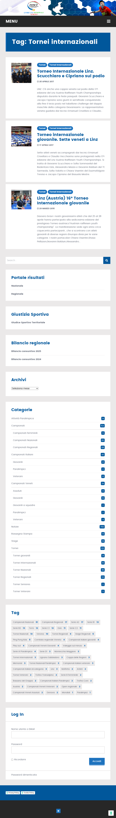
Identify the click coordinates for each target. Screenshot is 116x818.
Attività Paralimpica (22, 418)
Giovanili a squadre (24, 505)
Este (61, 628)
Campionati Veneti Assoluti (28, 693)
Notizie (15, 527)
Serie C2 (75, 628)
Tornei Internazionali (60, 65)
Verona (42, 634)
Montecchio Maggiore (66, 652)
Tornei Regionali (22, 577)
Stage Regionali (84, 634)
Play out (18, 646)
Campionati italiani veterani (78, 663)
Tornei (42, 65)
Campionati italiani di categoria (30, 669)
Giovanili (18, 462)
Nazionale (17, 286)
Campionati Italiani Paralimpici (56, 681)
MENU (12, 21)
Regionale (17, 294)
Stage (14, 541)
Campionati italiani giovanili (84, 640)
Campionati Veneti (22, 483)
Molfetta (67, 669)
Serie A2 (77, 622)
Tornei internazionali (24, 658)
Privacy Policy (13, 793)
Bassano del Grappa (24, 681)
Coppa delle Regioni (78, 658)
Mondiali (67, 693)
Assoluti (17, 491)
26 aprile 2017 (46, 82)
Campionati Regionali (25, 447)
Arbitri (81, 669)
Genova (52, 693)
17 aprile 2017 (46, 145)
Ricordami (20, 759)
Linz (54, 669)
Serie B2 (19, 628)
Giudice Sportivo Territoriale (28, 322)
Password (16, 744)
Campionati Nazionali (25, 440)
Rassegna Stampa (21, 534)
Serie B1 (93, 622)
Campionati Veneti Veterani (42, 687)
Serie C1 (48, 628)
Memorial (19, 663)
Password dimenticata (24, 775)
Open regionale (71, 687)
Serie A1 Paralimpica (24, 652)
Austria (18, 687)
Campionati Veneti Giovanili (43, 646)
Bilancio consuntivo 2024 (26, 359)
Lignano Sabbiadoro (51, 658)
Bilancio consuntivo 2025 (26, 351)
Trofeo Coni (84, 681)
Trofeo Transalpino (46, 675)
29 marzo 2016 (47, 209)
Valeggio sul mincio (74, 646)
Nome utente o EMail (23, 729)
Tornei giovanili (21, 555)
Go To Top (58, 811)
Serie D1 (45, 652)
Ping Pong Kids (21, 640)
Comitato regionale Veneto (50, 640)
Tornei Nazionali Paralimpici (44, 663)
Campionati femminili (25, 433)
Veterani (18, 476)
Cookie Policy (29, 793)
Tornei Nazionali (22, 570)
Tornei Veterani (21, 591)
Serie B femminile (71, 675)
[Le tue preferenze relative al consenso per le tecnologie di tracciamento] (111, 813)
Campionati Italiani (22, 454)
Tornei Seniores (21, 584)
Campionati (18, 426)
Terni (33, 628)
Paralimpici (19, 469)
